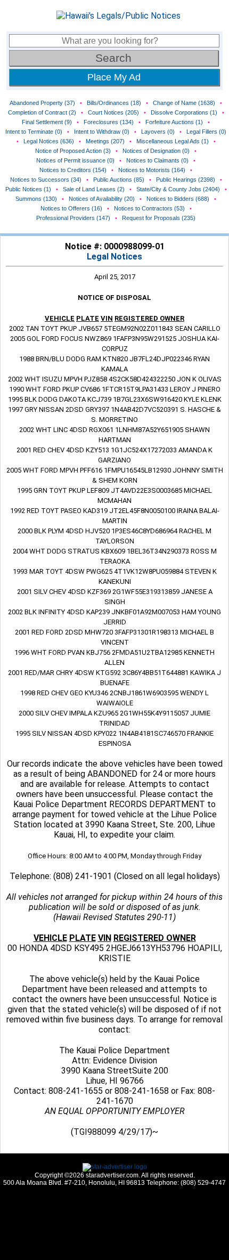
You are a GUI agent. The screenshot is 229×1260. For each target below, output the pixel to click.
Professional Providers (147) (73, 218)
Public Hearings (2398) (185, 179)
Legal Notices (114, 256)
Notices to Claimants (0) (157, 160)
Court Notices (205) (113, 112)
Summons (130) (36, 199)
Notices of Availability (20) (102, 199)
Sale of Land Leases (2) (94, 189)
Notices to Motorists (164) (151, 170)
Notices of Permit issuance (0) (75, 160)
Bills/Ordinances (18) (114, 103)
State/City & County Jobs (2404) (178, 189)
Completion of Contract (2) (42, 112)
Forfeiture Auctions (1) (174, 122)
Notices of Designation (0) (156, 151)
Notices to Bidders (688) (177, 199)
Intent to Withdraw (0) (101, 131)
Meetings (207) (105, 141)
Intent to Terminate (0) (33, 131)
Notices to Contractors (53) (149, 208)
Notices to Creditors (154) (73, 170)
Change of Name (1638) (184, 103)
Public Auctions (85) (118, 179)
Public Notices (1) (28, 189)
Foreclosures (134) (109, 122)
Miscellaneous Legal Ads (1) (172, 141)
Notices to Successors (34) (45, 179)
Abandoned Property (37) (42, 103)
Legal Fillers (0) (206, 131)
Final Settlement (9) (47, 122)
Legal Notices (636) (48, 141)
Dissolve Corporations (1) (184, 112)
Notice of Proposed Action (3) (73, 151)
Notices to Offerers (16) (71, 208)
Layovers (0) (158, 131)
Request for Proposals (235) (158, 218)
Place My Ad (114, 77)
